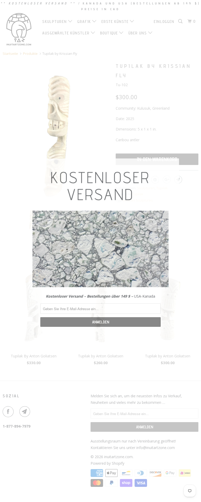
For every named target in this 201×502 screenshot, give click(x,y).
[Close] (172, 163)
